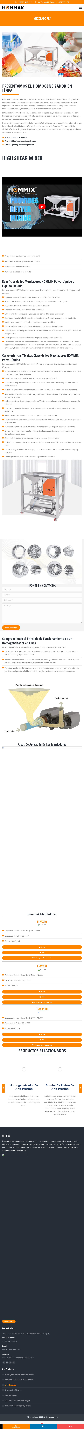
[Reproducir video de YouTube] (42, 206)
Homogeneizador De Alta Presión (19, 1374)
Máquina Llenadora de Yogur (17, 1400)
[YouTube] (70, 1426)
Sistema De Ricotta (13, 1390)
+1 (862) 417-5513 (25, 2)
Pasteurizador (11, 1395)
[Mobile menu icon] (80, 7)
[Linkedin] (43, 1426)
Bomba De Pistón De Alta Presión (19, 1379)
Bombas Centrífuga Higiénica (18, 1406)
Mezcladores (10, 1385)
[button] (3, 1088)
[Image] (24, 1069)
